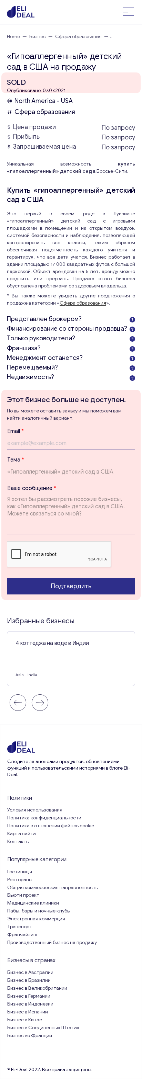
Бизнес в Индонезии (30, 1004)
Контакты (18, 841)
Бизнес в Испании (27, 1012)
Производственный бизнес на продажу (52, 942)
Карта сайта (21, 834)
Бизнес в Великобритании (37, 988)
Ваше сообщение (31, 488)
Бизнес (37, 36)
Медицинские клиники (33, 903)
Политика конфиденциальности (44, 818)
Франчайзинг (22, 935)
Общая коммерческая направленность (53, 887)
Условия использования (34, 810)
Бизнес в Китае (24, 1020)
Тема (15, 459)
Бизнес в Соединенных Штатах (43, 1028)
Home (13, 36)
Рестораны (19, 880)
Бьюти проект (23, 895)
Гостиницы (19, 872)
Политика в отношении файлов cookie (50, 826)
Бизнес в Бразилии (29, 980)
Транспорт (19, 927)
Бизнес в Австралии (30, 972)
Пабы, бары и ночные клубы (39, 911)
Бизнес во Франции (29, 1035)
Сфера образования (78, 36)
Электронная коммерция (36, 919)
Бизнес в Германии (28, 996)
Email (15, 431)
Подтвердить (71, 586)
